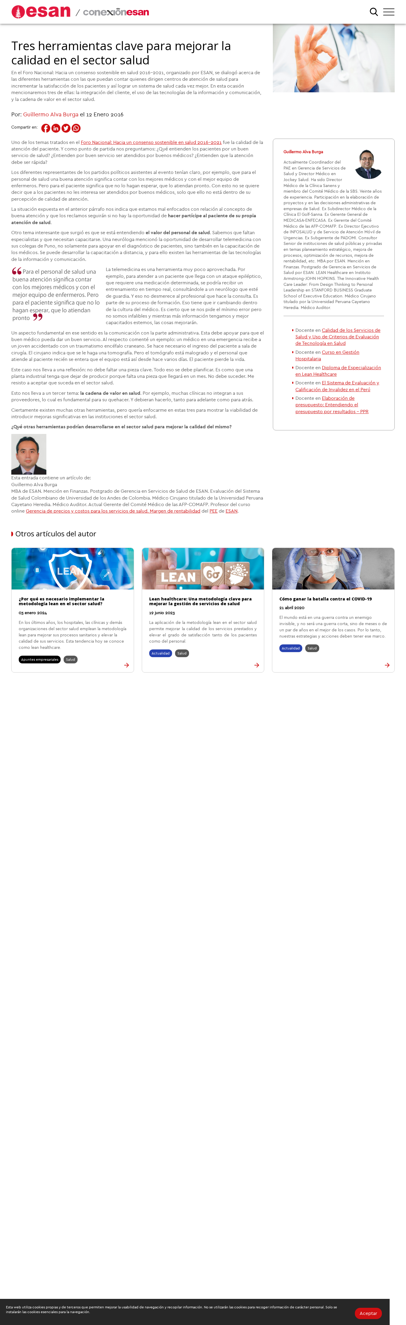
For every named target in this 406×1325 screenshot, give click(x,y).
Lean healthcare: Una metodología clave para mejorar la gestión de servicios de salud (200, 601)
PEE (214, 511)
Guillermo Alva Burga (50, 115)
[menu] (389, 12)
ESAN (231, 511)
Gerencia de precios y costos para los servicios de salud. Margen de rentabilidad (113, 511)
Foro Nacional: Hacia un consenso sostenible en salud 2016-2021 (151, 142)
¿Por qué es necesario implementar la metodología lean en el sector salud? (61, 601)
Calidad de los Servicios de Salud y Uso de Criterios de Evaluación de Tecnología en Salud (337, 337)
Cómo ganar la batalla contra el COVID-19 (325, 599)
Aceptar (368, 1313)
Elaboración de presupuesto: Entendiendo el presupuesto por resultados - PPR (332, 405)
